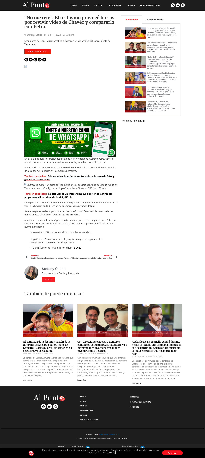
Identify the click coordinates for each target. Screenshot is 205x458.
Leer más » (27, 380)
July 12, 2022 (74, 247)
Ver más (48, 279)
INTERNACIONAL (115, 5)
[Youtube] (178, 5)
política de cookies (105, 452)
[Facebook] (173, 5)
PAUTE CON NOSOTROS (150, 5)
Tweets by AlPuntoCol (133, 120)
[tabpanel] (151, 70)
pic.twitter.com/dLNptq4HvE (59, 242)
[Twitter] (49, 406)
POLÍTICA (98, 5)
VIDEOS (73, 5)
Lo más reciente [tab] (154, 19)
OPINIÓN (131, 5)
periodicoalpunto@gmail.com (108, 434)
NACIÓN (85, 5)
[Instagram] (183, 5)
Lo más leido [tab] (131, 19)
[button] (26, 59)
